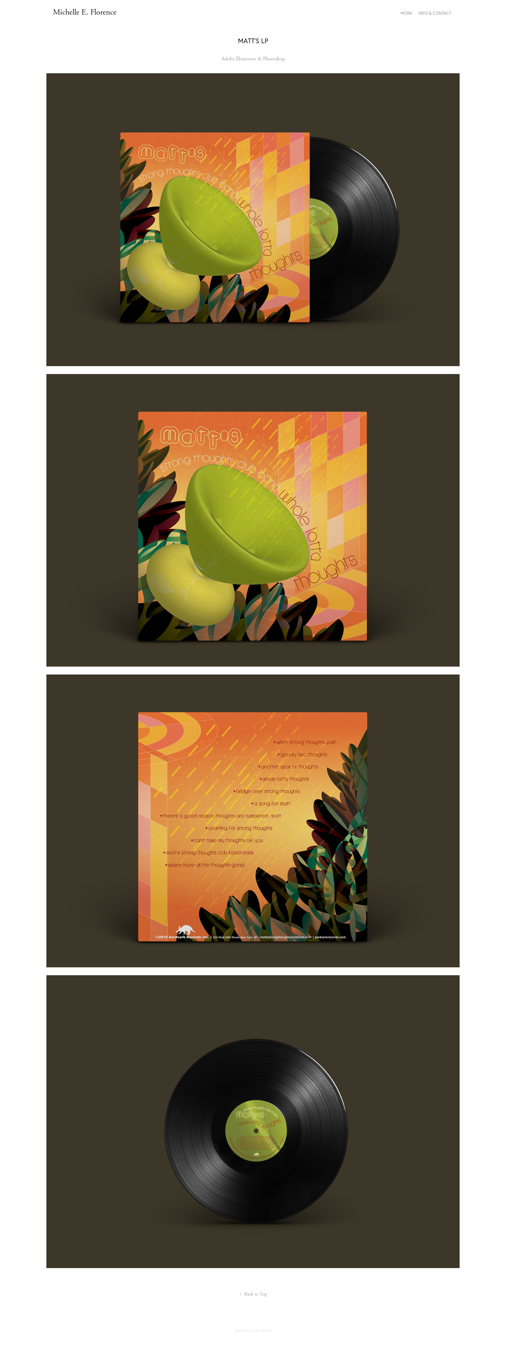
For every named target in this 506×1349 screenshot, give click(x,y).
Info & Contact (435, 13)
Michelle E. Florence (84, 12)
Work (406, 13)
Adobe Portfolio (261, 1330)
